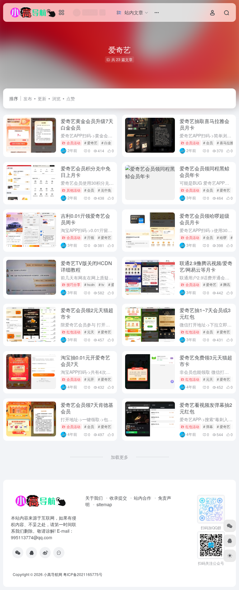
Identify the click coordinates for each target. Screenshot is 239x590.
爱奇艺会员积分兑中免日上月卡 (85, 171)
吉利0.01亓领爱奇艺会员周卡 (85, 219)
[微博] (45, 552)
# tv (101, 284)
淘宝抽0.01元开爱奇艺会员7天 (85, 361)
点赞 (70, 98)
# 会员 (208, 142)
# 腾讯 (225, 284)
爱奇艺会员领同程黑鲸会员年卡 (204, 171)
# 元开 (89, 379)
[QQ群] (58, 552)
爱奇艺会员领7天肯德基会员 (87, 408)
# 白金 (106, 142)
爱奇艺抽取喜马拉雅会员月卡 (204, 124)
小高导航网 (53, 574)
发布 (27, 98)
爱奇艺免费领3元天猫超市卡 (206, 361)
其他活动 (73, 190)
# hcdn (89, 284)
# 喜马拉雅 (225, 142)
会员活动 (73, 142)
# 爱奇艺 (90, 142)
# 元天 (89, 331)
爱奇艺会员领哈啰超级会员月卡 (204, 219)
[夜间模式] (229, 556)
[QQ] (31, 552)
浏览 (56, 98)
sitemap (104, 504)
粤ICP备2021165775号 (82, 574)
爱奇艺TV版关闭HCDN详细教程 (86, 266)
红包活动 (73, 331)
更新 (42, 98)
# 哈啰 (222, 237)
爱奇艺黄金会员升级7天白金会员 (87, 124)
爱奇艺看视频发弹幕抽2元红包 (206, 408)
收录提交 (118, 498)
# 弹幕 (208, 426)
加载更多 (119, 457)
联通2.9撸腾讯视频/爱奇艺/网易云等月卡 (206, 266)
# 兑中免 (104, 190)
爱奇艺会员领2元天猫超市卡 (87, 313)
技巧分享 (73, 284)
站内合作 (142, 498)
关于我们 (94, 498)
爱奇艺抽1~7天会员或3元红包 (205, 313)
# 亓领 (89, 237)
